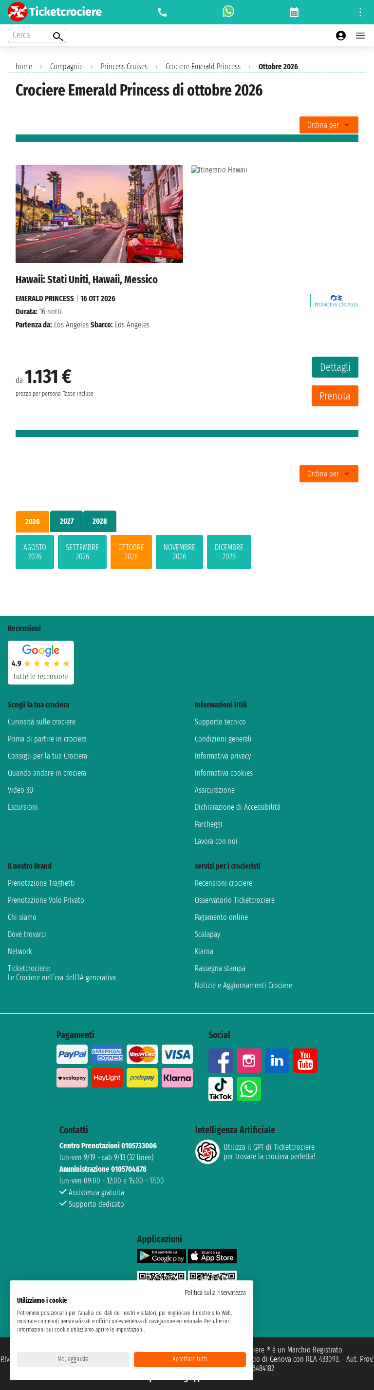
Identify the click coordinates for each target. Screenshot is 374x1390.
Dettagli (335, 367)
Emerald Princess (45, 298)
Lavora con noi (216, 841)
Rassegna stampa (220, 968)
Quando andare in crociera (47, 773)
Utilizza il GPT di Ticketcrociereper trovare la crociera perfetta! (269, 1151)
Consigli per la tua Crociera (47, 756)
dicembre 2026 (229, 552)
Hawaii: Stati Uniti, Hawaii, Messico (87, 279)
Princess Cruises (124, 66)
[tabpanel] (187, 554)
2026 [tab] (32, 521)
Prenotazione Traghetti (41, 883)
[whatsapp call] (228, 12)
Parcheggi (209, 824)
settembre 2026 (82, 552)
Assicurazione (215, 790)
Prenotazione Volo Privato (46, 900)
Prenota (335, 395)
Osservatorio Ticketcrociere (235, 900)
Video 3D (20, 790)
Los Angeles (71, 324)
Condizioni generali (223, 738)
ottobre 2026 (131, 552)
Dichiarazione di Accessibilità (237, 807)
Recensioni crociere (223, 883)
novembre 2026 (179, 552)
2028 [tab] (100, 521)
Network (20, 951)
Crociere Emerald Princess (203, 66)
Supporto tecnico (220, 721)
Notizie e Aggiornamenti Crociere (243, 985)
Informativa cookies (224, 773)
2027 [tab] (67, 521)
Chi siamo (22, 917)
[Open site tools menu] (360, 12)
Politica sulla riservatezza (215, 1293)
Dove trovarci (27, 934)
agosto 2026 (34, 552)
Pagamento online (221, 917)
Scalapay (207, 934)
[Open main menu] (360, 35)
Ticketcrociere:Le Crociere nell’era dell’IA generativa (62, 973)
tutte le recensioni (41, 676)
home (24, 66)
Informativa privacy (223, 756)
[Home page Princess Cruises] (336, 298)
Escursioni (23, 807)
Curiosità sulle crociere (41, 721)
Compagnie (66, 66)
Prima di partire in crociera (47, 738)
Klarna (204, 951)
